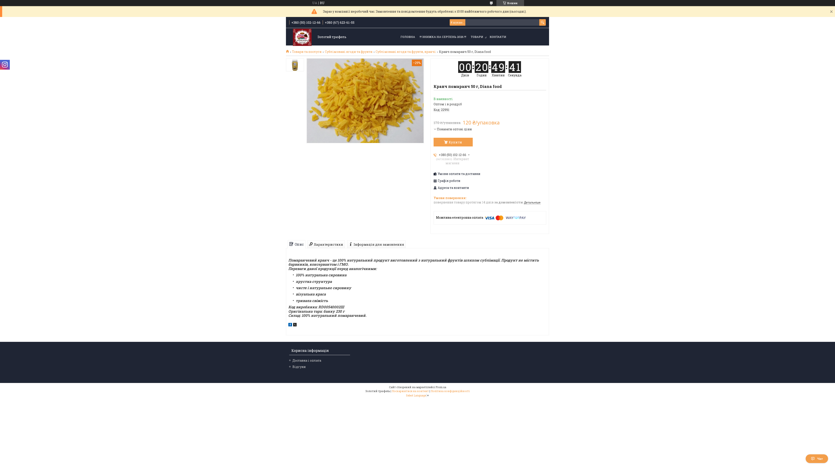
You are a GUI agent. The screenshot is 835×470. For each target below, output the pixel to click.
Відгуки (299, 367)
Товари (477, 37)
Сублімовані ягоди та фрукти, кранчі (406, 52)
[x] (295, 325)
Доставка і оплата (306, 360)
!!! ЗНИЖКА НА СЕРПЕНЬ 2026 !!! (443, 37)
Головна (408, 37)
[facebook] (290, 325)
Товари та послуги (307, 52)
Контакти (498, 37)
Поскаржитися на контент (410, 391)
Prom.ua (441, 387)
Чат (820, 458)
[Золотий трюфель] (302, 37)
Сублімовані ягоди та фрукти (348, 52)
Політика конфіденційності (450, 391)
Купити (455, 142)
